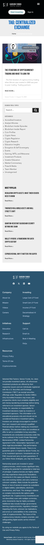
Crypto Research (11, 142)
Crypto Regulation (12, 139)
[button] (38, 4)
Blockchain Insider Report (15, 129)
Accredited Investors (13, 120)
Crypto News (10, 135)
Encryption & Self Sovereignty (17, 148)
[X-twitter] (19, 284)
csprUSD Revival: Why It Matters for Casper (21, 254)
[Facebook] (14, 284)
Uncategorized (11, 172)
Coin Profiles (10, 132)
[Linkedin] (24, 284)
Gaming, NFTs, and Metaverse (17, 154)
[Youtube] (29, 284)
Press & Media (10, 166)
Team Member (11, 169)
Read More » (9, 91)
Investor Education (12, 160)
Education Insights (12, 145)
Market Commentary (13, 163)
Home (14, 34)
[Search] (35, 110)
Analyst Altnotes (11, 123)
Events (7, 151)
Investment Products (13, 157)
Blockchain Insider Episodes (16, 126)
